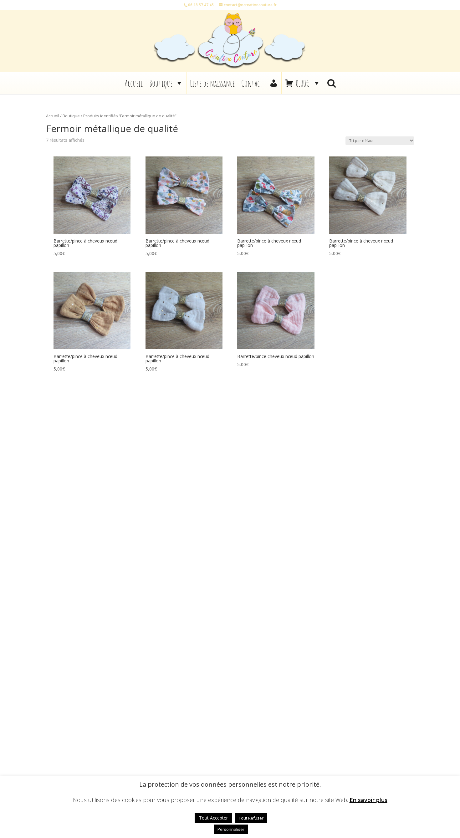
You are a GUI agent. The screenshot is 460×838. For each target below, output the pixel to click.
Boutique (160, 83)
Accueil (134, 83)
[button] (331, 83)
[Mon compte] (273, 83)
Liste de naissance (212, 83)
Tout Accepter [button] (213, 818)
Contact (252, 83)
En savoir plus (368, 800)
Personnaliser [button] (230, 829)
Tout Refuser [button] (251, 818)
